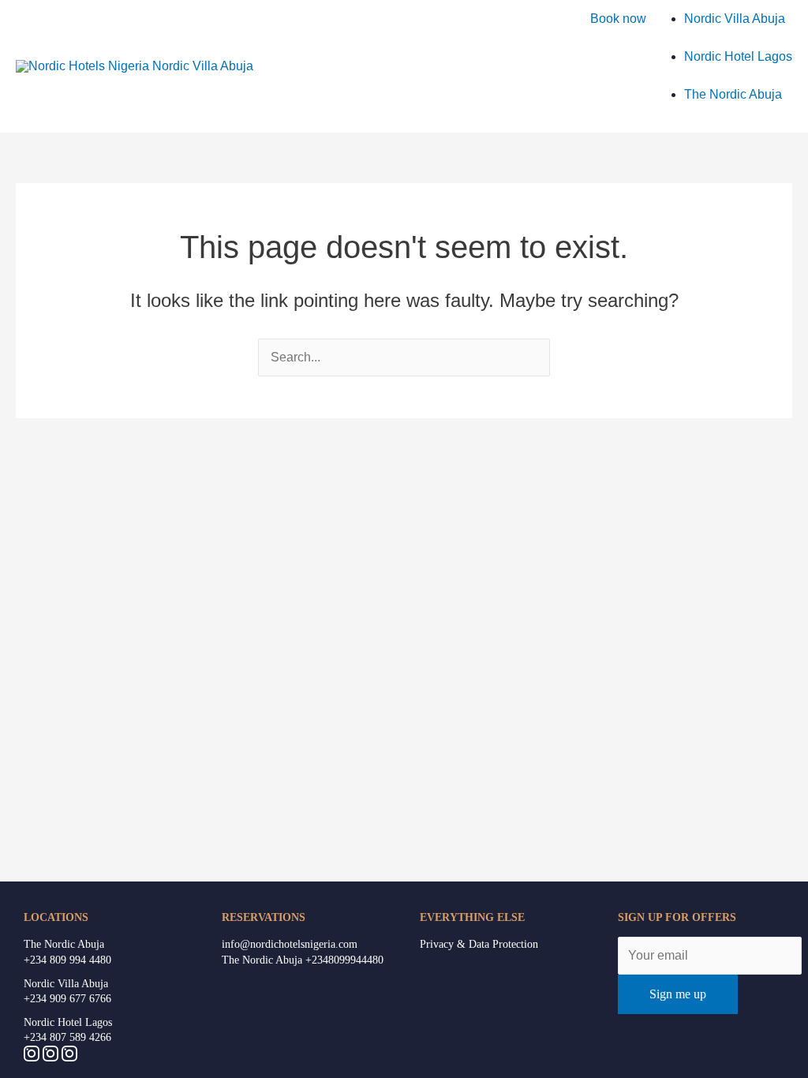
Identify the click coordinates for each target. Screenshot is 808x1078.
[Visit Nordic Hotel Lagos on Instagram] (33, 1057)
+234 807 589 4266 (67, 1037)
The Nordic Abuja (64, 944)
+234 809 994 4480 (67, 960)
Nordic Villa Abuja (66, 984)
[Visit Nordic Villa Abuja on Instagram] (69, 1057)
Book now (618, 18)
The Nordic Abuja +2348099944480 (302, 960)
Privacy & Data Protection (479, 944)
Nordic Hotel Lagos (68, 1022)
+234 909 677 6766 (67, 999)
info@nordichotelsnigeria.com (289, 944)
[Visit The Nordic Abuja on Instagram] (52, 1057)
